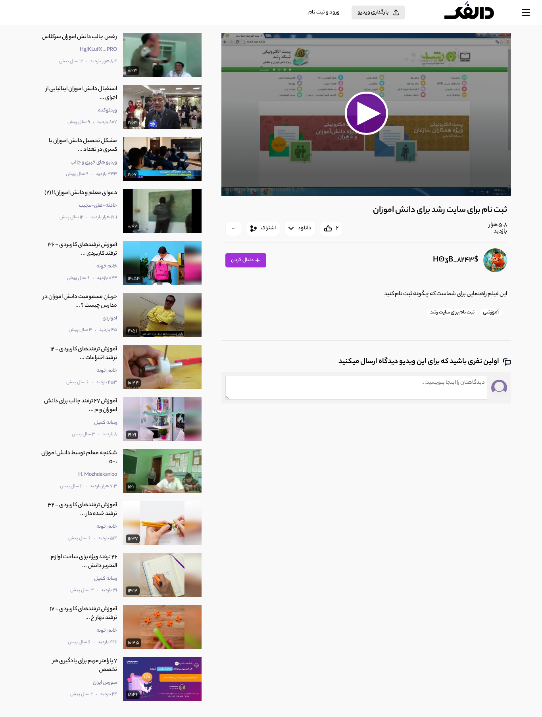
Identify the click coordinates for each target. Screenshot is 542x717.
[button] (366, 113)
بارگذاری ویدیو (373, 12)
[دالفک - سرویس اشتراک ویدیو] (476, 12)
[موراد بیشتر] (233, 228)
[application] (366, 114)
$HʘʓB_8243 (456, 260)
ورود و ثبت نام (324, 12)
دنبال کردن (242, 260)
